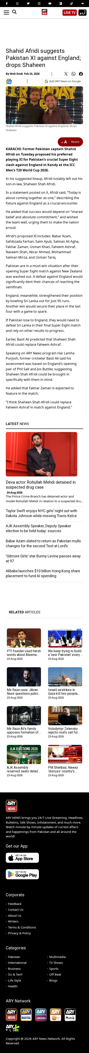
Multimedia (57, 957)
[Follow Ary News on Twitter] (28, 3)
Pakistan (14, 957)
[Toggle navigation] (6, 13)
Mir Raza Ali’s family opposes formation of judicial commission (22, 732)
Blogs (53, 980)
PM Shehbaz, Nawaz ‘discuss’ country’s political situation (63, 771)
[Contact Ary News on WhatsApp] (17, 3)
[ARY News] (44, 11)
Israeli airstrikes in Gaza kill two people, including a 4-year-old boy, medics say (63, 695)
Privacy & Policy (19, 933)
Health (12, 986)
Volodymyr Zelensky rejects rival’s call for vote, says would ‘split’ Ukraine (64, 734)
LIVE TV (70, 12)
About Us (14, 915)
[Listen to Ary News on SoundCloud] (82, 3)
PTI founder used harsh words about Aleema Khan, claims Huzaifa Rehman (24, 656)
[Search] (14, 13)
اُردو (82, 12)
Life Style (14, 980)
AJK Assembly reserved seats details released (23, 771)
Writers (13, 921)
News (17, 424)
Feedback (15, 904)
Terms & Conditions (22, 927)
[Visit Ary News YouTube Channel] (50, 3)
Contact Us (15, 909)
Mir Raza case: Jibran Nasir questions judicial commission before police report (24, 695)
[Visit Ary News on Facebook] (6, 3)
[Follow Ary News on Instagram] (39, 3)
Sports (53, 968)
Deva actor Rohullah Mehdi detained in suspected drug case (41, 485)
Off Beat (55, 974)
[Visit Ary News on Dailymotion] (61, 3)
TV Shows (56, 962)
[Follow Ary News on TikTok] (71, 3)
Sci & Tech (15, 974)
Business (14, 968)
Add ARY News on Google (65, 81)
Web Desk (16, 74)
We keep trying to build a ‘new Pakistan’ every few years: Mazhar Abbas (64, 656)
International (17, 962)
